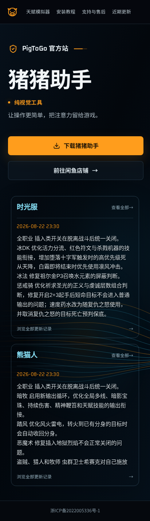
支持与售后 (94, 11)
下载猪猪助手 (81, 145)
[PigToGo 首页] (12, 12)
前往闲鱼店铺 (76, 170)
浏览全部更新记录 (75, 328)
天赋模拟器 (38, 11)
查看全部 (122, 207)
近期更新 (121, 11)
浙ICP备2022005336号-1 (75, 510)
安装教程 (65, 11)
